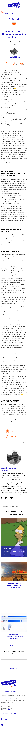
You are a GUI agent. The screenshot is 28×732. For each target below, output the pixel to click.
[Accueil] (14, 3)
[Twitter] (18, 19)
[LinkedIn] (13, 19)
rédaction (11, 698)
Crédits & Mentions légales (8, 713)
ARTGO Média (11, 710)
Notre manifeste (14, 671)
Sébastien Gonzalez (8, 468)
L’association (14, 668)
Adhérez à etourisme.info (10, 15)
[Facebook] (9, 19)
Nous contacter (14, 674)
